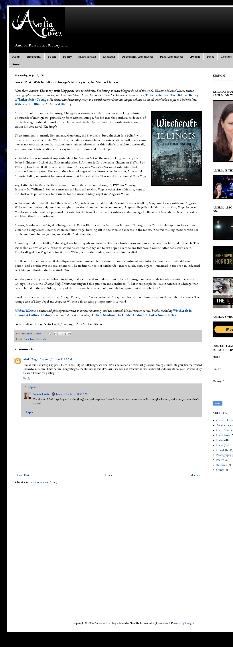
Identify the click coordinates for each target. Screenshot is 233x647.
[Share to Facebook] (66, 334)
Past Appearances (171, 56)
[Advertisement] (57, 603)
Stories (220, 470)
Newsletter (223, 450)
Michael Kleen (24, 310)
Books (52, 56)
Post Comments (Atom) (43, 482)
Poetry (67, 56)
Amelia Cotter (42, 394)
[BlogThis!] (59, 334)
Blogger (189, 623)
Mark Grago (30, 359)
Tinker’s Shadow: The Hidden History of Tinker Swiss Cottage (134, 315)
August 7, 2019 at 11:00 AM (56, 359)
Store (16, 64)
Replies (32, 387)
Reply (26, 378)
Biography (34, 56)
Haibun (220, 440)
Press (210, 56)
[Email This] (56, 334)
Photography (223, 455)
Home (16, 56)
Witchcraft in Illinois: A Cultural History (43, 104)
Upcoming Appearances (137, 56)
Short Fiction (87, 56)
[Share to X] (62, 334)
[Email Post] (49, 333)
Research (109, 56)
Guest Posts (29, 339)
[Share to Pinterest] (69, 334)
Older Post (194, 475)
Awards (195, 56)
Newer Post (22, 475)
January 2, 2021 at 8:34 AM (71, 394)
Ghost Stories (224, 430)
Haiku (219, 445)
